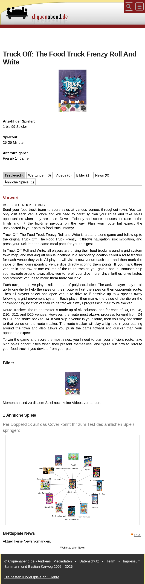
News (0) (102, 175)
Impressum (132, 561)
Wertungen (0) (39, 175)
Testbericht (14, 175)
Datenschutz (89, 561)
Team (111, 561)
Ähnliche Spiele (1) (19, 182)
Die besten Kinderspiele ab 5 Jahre (31, 577)
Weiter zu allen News (72, 547)
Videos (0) (64, 175)
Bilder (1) (83, 175)
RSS (137, 535)
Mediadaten (62, 561)
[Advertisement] (72, 39)
